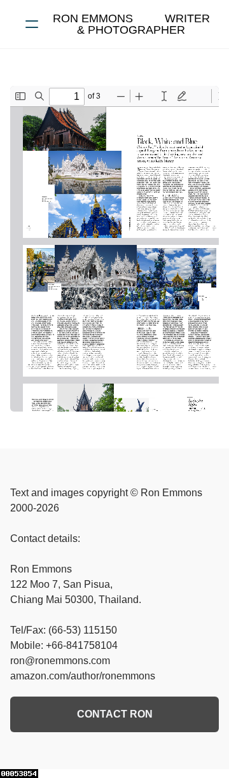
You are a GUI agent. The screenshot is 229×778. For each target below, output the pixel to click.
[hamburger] (31, 24)
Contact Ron (115, 714)
